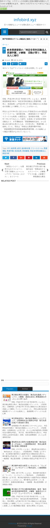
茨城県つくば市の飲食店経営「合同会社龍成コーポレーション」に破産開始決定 (30, 271)
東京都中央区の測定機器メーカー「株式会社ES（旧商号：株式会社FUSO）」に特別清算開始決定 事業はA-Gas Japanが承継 (31, 232)
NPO (8, 148)
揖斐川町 (5, 153)
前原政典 (18, 151)
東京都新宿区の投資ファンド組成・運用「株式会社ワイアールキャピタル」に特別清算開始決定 (30, 251)
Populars (10, 389)
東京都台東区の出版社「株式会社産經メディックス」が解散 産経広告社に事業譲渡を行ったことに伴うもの (29, 397)
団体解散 (25, 151)
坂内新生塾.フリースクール (32, 148)
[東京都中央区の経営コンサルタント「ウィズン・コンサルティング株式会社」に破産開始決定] (6, 469)
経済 (19, 148)
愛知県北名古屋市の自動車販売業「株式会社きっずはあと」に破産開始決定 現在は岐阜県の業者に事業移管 (29, 444)
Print (15, 64)
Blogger (29, 526)
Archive (25, 389)
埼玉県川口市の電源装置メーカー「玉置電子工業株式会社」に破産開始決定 (30, 290)
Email (23, 64)
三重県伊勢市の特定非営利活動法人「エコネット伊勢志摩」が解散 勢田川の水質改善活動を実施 (30, 310)
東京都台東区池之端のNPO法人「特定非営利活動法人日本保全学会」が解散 (30, 349)
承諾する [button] (3, 9)
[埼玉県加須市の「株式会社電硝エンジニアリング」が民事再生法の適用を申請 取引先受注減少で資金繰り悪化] (6, 421)
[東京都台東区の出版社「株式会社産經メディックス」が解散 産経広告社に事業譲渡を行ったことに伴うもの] (6, 398)
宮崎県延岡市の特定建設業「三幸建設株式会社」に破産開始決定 (30, 193)
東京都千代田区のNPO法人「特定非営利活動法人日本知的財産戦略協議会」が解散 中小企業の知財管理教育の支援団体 (30, 329)
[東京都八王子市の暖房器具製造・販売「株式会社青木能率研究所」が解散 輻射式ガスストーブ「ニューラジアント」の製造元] (6, 492)
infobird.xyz (25, 19)
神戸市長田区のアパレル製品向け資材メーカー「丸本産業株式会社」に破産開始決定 (30, 212)
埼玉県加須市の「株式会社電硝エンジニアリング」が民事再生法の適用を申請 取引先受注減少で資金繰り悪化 (29, 420)
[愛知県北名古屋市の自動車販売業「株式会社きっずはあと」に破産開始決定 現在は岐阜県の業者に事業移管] (6, 445)
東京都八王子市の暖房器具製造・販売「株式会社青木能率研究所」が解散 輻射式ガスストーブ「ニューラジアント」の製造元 (29, 491)
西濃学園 (10, 151)
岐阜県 (13, 148)
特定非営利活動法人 (38, 151)
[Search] (47, 32)
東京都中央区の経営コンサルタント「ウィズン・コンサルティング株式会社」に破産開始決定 (29, 468)
